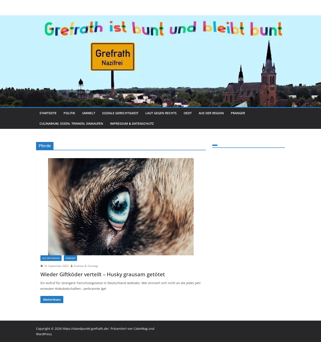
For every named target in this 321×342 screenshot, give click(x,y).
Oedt (188, 113)
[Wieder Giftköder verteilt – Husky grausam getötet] (120, 206)
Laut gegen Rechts (161, 113)
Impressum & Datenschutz (132, 123)
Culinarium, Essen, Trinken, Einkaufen (71, 123)
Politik (69, 113)
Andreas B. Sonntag (86, 266)
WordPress (44, 334)
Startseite (48, 113)
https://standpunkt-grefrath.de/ (85, 328)
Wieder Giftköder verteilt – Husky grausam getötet (102, 274)
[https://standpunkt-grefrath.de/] (160, 18)
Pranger (238, 113)
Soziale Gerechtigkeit (120, 113)
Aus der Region (211, 113)
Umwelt (88, 113)
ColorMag (141, 328)
